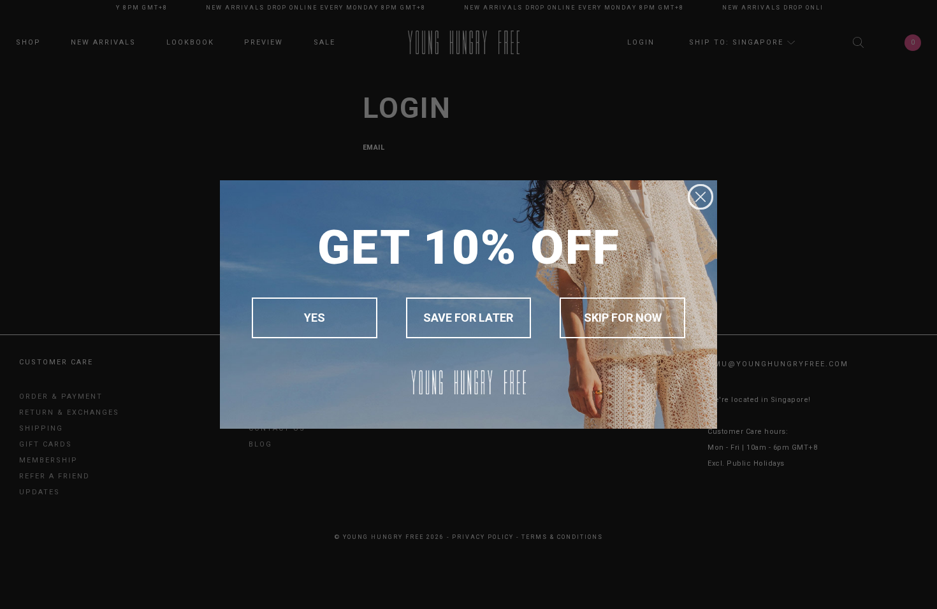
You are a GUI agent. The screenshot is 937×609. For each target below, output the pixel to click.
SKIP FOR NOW (623, 317)
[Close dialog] (700, 196)
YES (314, 317)
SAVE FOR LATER (468, 317)
